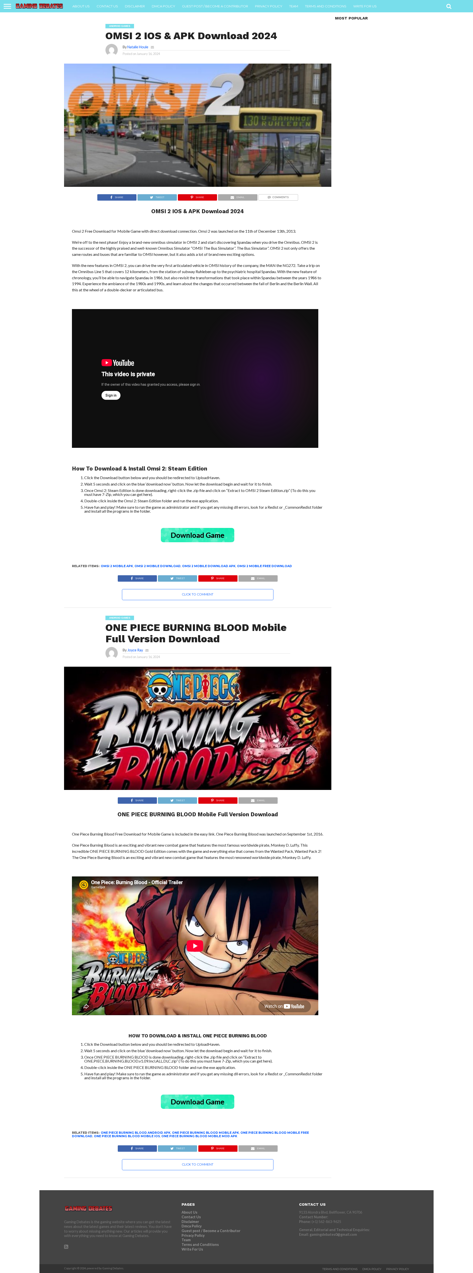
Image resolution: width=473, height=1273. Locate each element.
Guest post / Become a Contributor (215, 6)
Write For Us (365, 6)
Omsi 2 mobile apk (117, 566)
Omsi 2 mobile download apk (209, 566)
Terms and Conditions (325, 6)
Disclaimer (135, 6)
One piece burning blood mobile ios (127, 1136)
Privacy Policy (268, 6)
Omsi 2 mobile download (158, 566)
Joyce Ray (135, 650)
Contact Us (107, 6)
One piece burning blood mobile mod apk (199, 1136)
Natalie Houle (137, 47)
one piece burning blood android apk (135, 1132)
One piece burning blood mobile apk (205, 1132)
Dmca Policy (163, 6)
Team (293, 6)
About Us (81, 6)
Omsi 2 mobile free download (264, 566)
